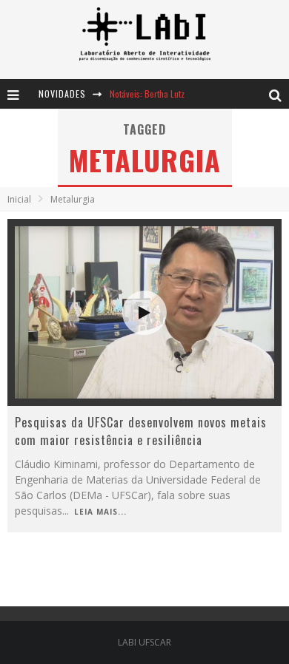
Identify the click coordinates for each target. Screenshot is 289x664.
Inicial (19, 199)
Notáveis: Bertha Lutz (147, 93)
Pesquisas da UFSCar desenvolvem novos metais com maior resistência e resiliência (141, 431)
